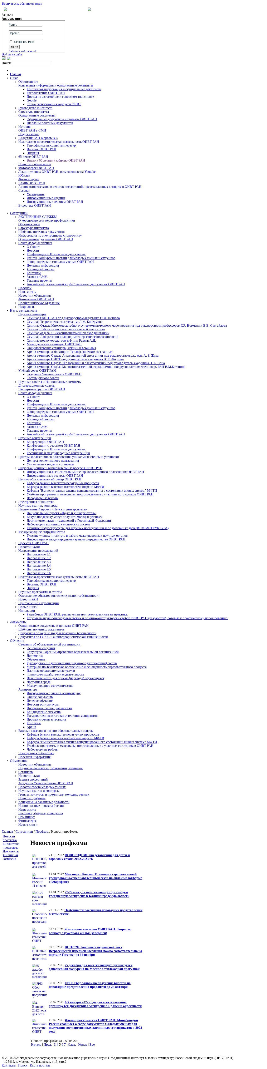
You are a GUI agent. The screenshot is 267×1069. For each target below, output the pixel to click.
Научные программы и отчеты (40, 592)
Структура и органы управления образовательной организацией (73, 652)
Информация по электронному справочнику (50, 235)
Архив (31, 727)
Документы (18, 622)
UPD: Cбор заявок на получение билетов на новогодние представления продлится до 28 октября (90, 985)
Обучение (17, 640)
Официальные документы (36, 115)
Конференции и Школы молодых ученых (56, 254)
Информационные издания (46, 198)
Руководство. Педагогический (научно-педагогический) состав (72, 663)
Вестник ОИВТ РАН (41, 149)
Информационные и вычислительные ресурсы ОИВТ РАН (60, 468)
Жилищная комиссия (10, 857)
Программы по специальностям (49, 708)
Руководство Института (35, 108)
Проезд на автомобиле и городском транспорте (60, 96)
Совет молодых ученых (35, 243)
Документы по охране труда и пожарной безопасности (57, 633)
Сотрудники (19, 213)
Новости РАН (28, 599)
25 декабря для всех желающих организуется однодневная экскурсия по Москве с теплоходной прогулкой (94, 967)
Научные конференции (34, 438)
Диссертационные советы (36, 385)
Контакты (34, 273)
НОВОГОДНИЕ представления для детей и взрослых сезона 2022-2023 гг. (89, 857)
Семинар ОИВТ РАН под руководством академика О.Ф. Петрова (73, 318)
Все (92, 1044)
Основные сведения (41, 648)
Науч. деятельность (23, 310)
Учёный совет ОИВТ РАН (37, 370)
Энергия (33, 153)
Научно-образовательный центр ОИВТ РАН (49, 479)
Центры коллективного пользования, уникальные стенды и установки (68, 457)
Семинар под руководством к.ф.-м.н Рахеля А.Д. (61, 340)
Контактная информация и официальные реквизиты (55, 85)
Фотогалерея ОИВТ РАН (36, 168)
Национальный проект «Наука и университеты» (52, 509)
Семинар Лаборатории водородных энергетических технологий (72, 336)
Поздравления (28, 134)
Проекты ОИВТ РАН (33, 543)
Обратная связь (29, 224)
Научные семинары (32, 314)
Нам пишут (26, 817)
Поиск (22, 1065)
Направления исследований (38, 550)
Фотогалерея (27, 820)
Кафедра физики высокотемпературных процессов (63, 483)
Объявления (18, 760)
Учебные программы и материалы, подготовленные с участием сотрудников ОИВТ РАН (90, 494)
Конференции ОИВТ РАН (45, 442)
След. (72, 1044)
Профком (24, 288)
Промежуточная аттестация (46, 719)
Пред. (48, 1044)
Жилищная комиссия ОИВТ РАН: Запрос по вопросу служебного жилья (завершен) (90, 931)
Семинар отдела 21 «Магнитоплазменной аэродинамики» (68, 333)
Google (32, 100)
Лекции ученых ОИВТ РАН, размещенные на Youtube (57, 171)
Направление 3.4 (39, 565)
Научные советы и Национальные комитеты (50, 381)
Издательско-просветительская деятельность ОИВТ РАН (58, 141)
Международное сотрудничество (41, 532)
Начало (36, 1044)
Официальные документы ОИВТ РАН (45, 239)
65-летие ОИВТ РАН (33, 156)
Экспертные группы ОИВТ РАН (41, 389)
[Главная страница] (89, 9)
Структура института (33, 111)
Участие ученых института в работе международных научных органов (77, 535)
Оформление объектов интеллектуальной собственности (58, 595)
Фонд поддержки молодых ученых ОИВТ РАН (60, 261)
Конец (82, 1044)
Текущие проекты (39, 280)
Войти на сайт (12, 54)
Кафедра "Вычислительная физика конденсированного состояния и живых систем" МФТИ (92, 490)
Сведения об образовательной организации (49, 644)
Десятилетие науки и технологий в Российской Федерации (69, 520)
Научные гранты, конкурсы (38, 505)
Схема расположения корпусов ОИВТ (54, 104)
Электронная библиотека (36, 502)
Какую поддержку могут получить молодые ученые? (64, 517)
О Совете (33, 246)
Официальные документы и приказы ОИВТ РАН (62, 119)
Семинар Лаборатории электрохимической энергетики (66, 329)
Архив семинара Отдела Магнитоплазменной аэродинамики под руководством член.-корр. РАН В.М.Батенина (106, 366)
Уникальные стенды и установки (50, 464)
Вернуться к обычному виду (22, 3)
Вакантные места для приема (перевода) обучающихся (65, 678)
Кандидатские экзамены (44, 712)
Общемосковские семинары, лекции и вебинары (61, 348)
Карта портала (40, 1065)
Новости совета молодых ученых (42, 787)
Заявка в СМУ (37, 276)
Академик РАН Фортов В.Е (38, 138)
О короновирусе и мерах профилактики (46, 220)
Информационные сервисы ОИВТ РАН (55, 201)
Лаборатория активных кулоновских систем (58, 524)
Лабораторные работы (42, 498)
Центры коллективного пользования (53, 460)
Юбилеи (24, 175)
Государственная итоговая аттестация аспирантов (62, 715)
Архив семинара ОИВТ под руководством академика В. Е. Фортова (75, 359)
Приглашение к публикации (38, 603)
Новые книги (28, 607)
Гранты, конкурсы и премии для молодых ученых (53, 794)
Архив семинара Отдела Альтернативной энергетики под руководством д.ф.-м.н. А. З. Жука (93, 355)
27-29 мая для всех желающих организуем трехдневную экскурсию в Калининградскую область (89, 894)
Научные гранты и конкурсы (38, 790)
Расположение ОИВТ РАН (46, 93)
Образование (36, 659)
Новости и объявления (34, 164)
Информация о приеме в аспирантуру (54, 693)
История (24, 126)
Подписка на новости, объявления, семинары (50, 768)
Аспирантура (27, 689)
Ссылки (24, 190)
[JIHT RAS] (8, 59)
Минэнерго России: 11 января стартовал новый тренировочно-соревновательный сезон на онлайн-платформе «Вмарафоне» (95, 878)
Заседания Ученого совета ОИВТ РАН (54, 374)
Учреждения (35, 194)
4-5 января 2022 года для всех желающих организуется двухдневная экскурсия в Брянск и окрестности (95, 1004)
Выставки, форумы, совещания (40, 813)
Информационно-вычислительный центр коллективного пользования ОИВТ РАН (85, 472)
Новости (33, 250)
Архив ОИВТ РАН (31, 183)
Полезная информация (43, 265)
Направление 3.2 (39, 558)
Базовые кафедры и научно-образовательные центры (55, 730)
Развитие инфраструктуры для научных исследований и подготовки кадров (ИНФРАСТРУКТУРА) (98, 528)
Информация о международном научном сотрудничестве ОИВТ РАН (76, 539)
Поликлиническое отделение (39, 303)
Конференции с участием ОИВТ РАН (53, 445)
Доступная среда (38, 682)
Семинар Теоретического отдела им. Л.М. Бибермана (64, 321)
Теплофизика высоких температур (51, 145)
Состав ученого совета (43, 378)
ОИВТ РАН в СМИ (32, 130)
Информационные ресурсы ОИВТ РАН (55, 475)
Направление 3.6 (39, 573)
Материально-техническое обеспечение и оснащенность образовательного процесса (87, 667)
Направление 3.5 (39, 569)
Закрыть (7, 14)
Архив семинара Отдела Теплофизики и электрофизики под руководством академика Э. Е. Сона (96, 363)
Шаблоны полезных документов (50, 123)
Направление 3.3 (39, 562)
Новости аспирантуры (43, 704)
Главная (15, 74)
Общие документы (40, 697)
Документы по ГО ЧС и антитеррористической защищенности (63, 637)
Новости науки (29, 547)
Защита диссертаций (33, 779)
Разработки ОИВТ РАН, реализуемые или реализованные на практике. (77, 614)
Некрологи (26, 306)
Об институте (28, 81)
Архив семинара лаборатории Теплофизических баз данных (69, 351)
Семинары (25, 772)
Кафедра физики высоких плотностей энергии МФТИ (65, 487)
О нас (14, 78)
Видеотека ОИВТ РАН (34, 205)
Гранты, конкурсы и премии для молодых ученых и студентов (71, 258)
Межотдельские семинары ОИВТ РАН (54, 344)
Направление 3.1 (39, 554)
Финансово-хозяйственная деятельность (55, 674)
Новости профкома (31, 798)
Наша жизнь (27, 291)
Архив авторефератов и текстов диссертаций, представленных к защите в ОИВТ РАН (79, 186)
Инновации (26, 610)
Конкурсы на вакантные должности (43, 802)
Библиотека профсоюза (11, 845)
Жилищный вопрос (40, 269)
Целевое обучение (40, 700)
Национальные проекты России (41, 805)
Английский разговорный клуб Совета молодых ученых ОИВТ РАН (76, 284)
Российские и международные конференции (58, 453)
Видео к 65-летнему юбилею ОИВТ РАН (56, 160)
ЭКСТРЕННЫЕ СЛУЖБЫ (37, 216)
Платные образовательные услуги (51, 670)
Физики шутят (28, 179)
